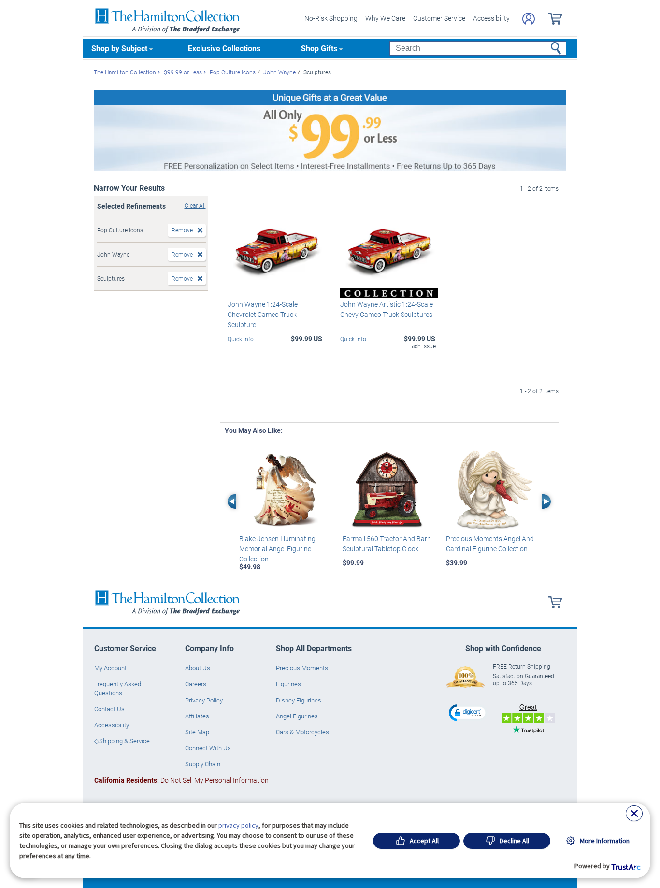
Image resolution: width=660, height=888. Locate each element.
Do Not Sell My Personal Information (181, 780)
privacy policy (238, 825)
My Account (110, 667)
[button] (468, 712)
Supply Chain (202, 763)
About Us (197, 667)
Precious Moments (302, 667)
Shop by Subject (119, 48)
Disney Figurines (298, 700)
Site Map (197, 732)
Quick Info (241, 339)
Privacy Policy (204, 700)
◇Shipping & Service (122, 740)
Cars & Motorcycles (302, 732)
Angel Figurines (297, 716)
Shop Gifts (319, 48)
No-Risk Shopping (331, 18)
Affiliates (197, 716)
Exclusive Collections (224, 48)
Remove (182, 230)
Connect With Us (208, 748)
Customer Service (439, 18)
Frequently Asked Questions (117, 688)
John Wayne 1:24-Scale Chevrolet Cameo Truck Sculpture (263, 314)
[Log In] (528, 19)
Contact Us (109, 708)
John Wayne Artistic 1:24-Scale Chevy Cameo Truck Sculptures (386, 309)
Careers (195, 683)
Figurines (288, 683)
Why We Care (385, 18)
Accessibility (491, 18)
